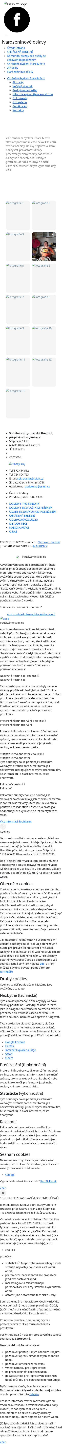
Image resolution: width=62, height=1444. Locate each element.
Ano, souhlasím (16, 614)
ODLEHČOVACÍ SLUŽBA (23, 519)
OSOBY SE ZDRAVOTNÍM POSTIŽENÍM (32, 511)
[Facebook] (17, 19)
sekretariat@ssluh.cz (30, 478)
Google (9, 1175)
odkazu (34, 1394)
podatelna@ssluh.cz (37, 486)
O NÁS (13, 531)
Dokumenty (20, 98)
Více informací (9, 821)
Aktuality (12, 68)
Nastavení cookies (49, 542)
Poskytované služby (25, 90)
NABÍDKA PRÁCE (19, 527)
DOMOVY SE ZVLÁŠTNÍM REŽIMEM (30, 508)
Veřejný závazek (23, 86)
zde (42, 963)
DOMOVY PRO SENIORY (24, 504)
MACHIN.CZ (40, 546)
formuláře (6, 971)
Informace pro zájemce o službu (33, 94)
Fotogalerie (20, 102)
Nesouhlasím (34, 614)
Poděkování (20, 106)
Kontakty (18, 110)
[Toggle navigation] (6, 35)
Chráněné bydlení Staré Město (26, 64)
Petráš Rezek (48, 1181)
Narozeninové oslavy (20, 72)
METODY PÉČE (18, 523)
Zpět (3, 1188)
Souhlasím (25, 821)
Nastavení (49, 614)
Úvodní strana (16, 48)
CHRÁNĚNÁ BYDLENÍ (20, 52)
